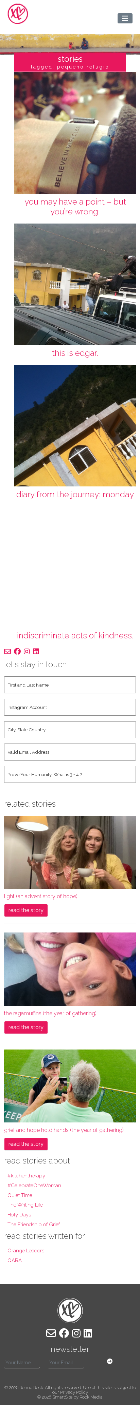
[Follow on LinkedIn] (36, 652)
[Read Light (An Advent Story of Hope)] (70, 852)
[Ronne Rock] (17, 13)
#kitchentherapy (26, 1176)
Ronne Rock (31, 1387)
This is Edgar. (75, 353)
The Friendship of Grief (33, 1224)
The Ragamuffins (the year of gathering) (50, 1013)
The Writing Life (25, 1205)
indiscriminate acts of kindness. (75, 635)
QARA (14, 1260)
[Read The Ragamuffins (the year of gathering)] (70, 968)
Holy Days (19, 1215)
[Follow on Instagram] (27, 652)
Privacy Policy (74, 1392)
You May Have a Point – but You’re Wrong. (75, 206)
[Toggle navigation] (125, 18)
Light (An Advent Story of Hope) (40, 896)
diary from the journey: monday (75, 494)
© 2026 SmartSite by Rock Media (70, 1397)
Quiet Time (19, 1195)
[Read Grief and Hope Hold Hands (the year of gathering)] (70, 1085)
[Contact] (7, 652)
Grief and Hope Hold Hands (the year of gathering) (64, 1130)
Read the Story (25, 910)
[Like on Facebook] (17, 652)
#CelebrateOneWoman (34, 1185)
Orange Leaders (25, 1251)
